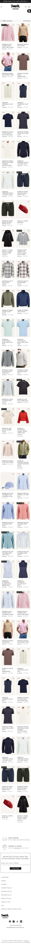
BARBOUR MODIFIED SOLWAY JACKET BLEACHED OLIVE (23, 463)
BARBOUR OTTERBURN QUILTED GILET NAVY (21, 583)
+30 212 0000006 (15, 925)
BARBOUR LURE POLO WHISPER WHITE (6, 430)
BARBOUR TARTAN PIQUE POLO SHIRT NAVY (23, 133)
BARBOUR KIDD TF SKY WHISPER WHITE (22, 283)
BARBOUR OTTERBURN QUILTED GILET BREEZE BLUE (6, 583)
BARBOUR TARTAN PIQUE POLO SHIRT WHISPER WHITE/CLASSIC (8, 163)
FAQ (2, 905)
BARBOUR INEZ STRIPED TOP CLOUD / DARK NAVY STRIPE (21, 252)
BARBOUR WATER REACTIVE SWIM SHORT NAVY (22, 193)
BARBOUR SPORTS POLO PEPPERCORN (22, 75)
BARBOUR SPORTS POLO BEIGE (22, 45)
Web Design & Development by (18, 942)
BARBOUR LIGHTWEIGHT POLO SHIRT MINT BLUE (7, 341)
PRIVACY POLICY (6, 898)
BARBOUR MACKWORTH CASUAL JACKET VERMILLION (22, 430)
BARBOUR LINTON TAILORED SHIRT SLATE (7, 401)
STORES (3, 880)
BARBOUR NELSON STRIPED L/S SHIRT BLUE (23, 495)
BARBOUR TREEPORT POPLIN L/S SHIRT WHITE (7, 193)
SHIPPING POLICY (6, 891)
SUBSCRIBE (15, 868)
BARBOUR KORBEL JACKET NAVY (22, 311)
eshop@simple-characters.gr (15, 927)
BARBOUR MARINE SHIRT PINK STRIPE (7, 461)
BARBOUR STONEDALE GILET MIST (7, 104)
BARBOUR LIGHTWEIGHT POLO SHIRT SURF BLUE (22, 341)
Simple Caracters (17, 940)
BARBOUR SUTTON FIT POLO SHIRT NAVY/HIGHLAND (7, 133)
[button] (25, 7)
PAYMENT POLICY (6, 888)
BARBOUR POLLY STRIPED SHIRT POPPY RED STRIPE (8, 46)
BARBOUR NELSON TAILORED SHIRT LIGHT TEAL (7, 553)
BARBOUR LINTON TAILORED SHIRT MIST (22, 372)
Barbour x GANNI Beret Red (22, 221)
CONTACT (4, 884)
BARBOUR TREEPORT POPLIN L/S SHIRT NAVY (23, 163)
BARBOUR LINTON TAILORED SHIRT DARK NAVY (7, 372)
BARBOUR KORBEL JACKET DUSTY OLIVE (7, 312)
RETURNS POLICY (6, 895)
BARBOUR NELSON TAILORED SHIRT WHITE (23, 553)
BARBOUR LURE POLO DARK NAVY (22, 400)
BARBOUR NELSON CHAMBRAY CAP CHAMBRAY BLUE (7, 495)
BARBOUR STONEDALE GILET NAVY (22, 104)
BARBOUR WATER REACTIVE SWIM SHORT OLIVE (7, 222)
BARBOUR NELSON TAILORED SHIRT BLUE (7, 524)
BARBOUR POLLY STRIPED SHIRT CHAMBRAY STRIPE (7, 613)
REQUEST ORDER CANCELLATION (11, 909)
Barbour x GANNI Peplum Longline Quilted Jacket (7, 252)
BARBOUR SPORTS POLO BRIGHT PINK (8, 74)
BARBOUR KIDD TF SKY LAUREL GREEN (7, 283)
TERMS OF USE (5, 902)
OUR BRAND (5, 877)
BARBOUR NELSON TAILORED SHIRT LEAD (23, 524)
